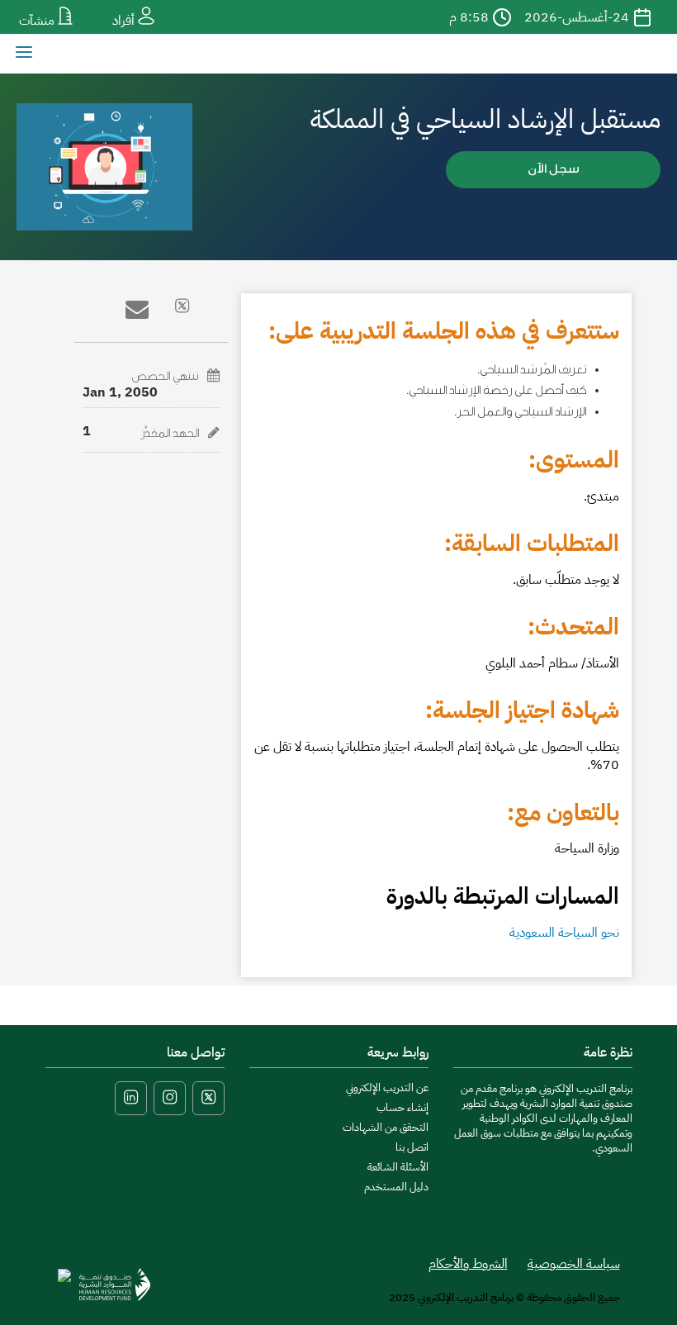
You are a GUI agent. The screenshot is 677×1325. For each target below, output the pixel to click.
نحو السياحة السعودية (564, 933)
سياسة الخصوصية (574, 1263)
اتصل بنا (411, 1147)
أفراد (125, 21)
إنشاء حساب (402, 1107)
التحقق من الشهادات (385, 1127)
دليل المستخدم (396, 1186)
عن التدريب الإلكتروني (387, 1087)
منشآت (38, 21)
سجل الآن (554, 169)
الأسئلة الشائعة (397, 1167)
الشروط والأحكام (468, 1263)
